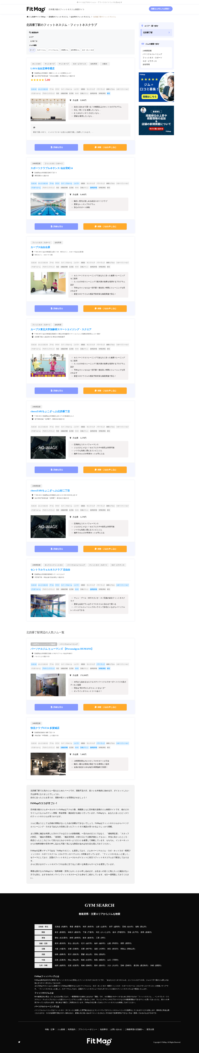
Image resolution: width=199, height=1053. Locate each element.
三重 (98, 938)
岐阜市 (90, 938)
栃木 (114, 932)
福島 (137, 927)
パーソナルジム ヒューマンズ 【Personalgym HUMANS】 (62, 648)
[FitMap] (99, 1044)
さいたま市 (105, 932)
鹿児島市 (144, 965)
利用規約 (71, 1029)
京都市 (75, 949)
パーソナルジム (53, 50)
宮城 (124, 927)
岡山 (69, 960)
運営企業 (150, 1029)
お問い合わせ (116, 1029)
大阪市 (62, 949)
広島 (56, 960)
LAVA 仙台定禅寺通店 (43, 68)
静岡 (71, 938)
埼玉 (98, 932)
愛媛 (83, 954)
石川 (83, 943)
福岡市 (62, 965)
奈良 (109, 949)
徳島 (56, 954)
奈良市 (115, 949)
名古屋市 (63, 938)
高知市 (102, 954)
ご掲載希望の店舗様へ (134, 1029)
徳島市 (62, 954)
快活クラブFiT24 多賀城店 (45, 728)
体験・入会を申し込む (106, 147)
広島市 (62, 960)
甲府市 (115, 943)
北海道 (57, 927)
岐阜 (84, 938)
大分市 (115, 965)
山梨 (109, 943)
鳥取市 (102, 960)
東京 (56, 932)
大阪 (56, 949)
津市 (103, 938)
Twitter (19, 1042)
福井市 (102, 943)
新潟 (56, 943)
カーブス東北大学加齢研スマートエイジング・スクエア (61, 329)
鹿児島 (136, 965)
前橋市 (148, 932)
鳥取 (96, 960)
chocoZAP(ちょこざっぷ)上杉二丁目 (50, 490)
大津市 (102, 949)
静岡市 (77, 938)
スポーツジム (41, 50)
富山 (69, 943)
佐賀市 (75, 965)
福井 (96, 943)
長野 (122, 943)
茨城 (129, 932)
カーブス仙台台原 (40, 247)
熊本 (96, 965)
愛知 (56, 938)
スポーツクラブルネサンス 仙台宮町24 (52, 168)
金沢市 (89, 943)
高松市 (75, 954)
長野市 (128, 943)
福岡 (56, 965)
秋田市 (90, 927)
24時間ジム (64, 50)
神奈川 (70, 932)
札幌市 (64, 927)
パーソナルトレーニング (152, 54)
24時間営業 (147, 51)
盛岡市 (117, 927)
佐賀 (69, 965)
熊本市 (102, 965)
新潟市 (62, 943)
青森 (71, 927)
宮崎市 (128, 965)
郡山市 (143, 927)
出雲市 (89, 960)
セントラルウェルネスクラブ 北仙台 (50, 569)
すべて (32, 50)
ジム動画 (61, 1029)
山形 (98, 927)
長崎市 (89, 965)
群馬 (142, 932)
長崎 (83, 965)
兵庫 (83, 949)
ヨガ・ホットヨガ (88, 50)
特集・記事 (50, 1029)
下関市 (115, 960)
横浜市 (77, 932)
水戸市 (135, 932)
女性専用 (146, 64)
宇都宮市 (121, 932)
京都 (69, 949)
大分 (109, 965)
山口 (109, 960)
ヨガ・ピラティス (150, 61)
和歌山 (123, 949)
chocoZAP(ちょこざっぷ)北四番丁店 (50, 411)
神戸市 (89, 949)
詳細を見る (58, 147)
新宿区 (62, 932)
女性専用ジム (75, 50)
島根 (83, 960)
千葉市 (90, 932)
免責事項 (104, 1029)
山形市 (103, 927)
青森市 (77, 927)
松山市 (89, 954)
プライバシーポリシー (87, 1029)
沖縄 (152, 965)
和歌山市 (130, 949)
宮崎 (122, 965)
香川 (69, 954)
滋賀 (96, 949)
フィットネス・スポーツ (152, 58)
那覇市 (158, 965)
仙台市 (130, 927)
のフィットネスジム (58, 16)
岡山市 (75, 960)
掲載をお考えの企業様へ (160, 9)
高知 (96, 954)
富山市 (75, 943)
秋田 (84, 927)
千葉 (84, 932)
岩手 (111, 927)
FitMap (164, 1042)
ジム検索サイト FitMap (37, 16)
